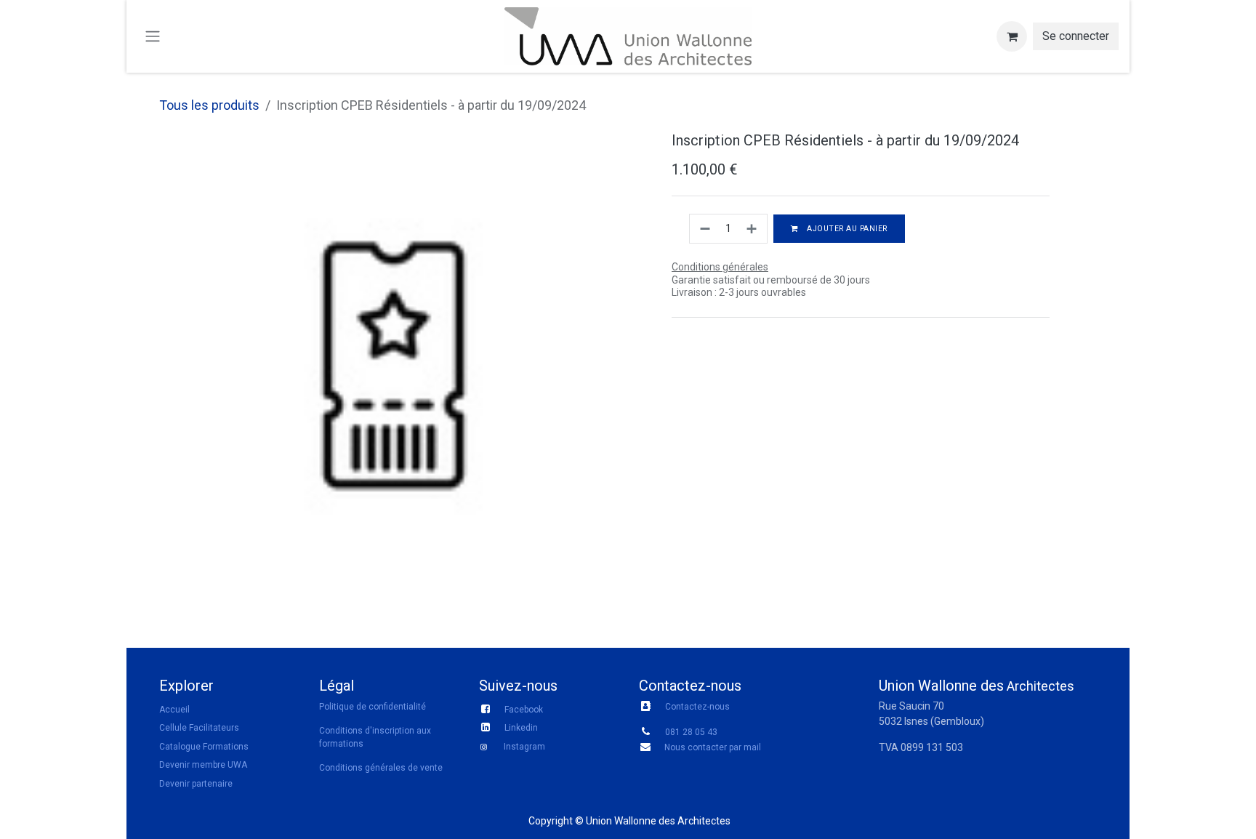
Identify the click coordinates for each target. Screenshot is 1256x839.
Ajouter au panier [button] (846, 228)
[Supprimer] (703, 228)
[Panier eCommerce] (1012, 36)
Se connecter (1075, 36)
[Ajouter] (753, 228)
